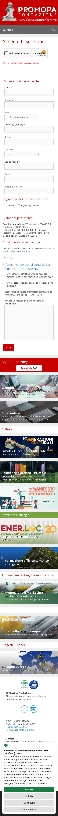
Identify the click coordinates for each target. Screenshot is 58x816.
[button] (1, 558)
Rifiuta (29, 796)
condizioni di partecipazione (16, 251)
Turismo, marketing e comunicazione (27, 575)
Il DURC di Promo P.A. (16, 727)
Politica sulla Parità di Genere (20, 730)
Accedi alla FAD (29, 368)
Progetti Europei (13, 645)
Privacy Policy (29, 809)
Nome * (8, 87)
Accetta (29, 789)
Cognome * (9, 100)
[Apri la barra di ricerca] (53, 29)
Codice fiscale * (12, 162)
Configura (29, 802)
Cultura (6, 429)
